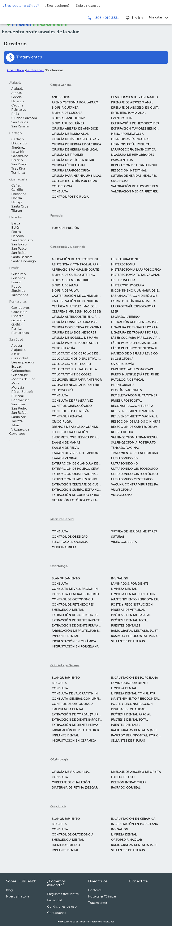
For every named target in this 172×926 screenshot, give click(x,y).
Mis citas (156, 17)
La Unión (18, 152)
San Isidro (19, 244)
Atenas (16, 93)
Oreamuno (19, 156)
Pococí (17, 286)
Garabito (18, 320)
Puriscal (17, 396)
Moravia (17, 387)
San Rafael (19, 253)
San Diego (19, 164)
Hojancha (18, 194)
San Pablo (19, 248)
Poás (15, 114)
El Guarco (19, 143)
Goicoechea (21, 371)
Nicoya (16, 202)
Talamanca (19, 295)
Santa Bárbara (22, 257)
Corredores (20, 308)
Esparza (17, 316)
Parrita (16, 329)
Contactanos (56, 912)
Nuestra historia (17, 896)
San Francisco (22, 240)
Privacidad (54, 900)
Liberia (16, 198)
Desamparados (23, 362)
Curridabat (19, 358)
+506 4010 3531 (106, 18)
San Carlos (19, 122)
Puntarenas (20, 333)
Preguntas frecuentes (63, 894)
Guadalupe (19, 375)
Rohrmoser (20, 400)
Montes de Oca (23, 379)
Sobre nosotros (88, 6)
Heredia (17, 236)
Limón (16, 282)
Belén (15, 228)
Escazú (16, 366)
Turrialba (18, 173)
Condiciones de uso (62, 906)
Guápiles (18, 278)
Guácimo (18, 274)
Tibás (15, 425)
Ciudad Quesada (24, 118)
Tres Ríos (18, 168)
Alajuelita (18, 350)
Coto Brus (19, 312)
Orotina (17, 105)
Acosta (16, 346)
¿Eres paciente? (57, 6)
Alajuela (17, 89)
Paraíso (17, 160)
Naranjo (17, 101)
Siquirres (18, 291)
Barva (15, 223)
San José (18, 404)
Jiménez (18, 147)
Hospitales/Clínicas (102, 896)
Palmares (18, 110)
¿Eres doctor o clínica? (21, 6)
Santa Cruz (19, 206)
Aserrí (16, 354)
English (137, 17)
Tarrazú (17, 421)
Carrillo (17, 190)
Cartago (17, 139)
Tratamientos (98, 902)
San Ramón (20, 126)
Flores (16, 232)
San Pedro (19, 408)
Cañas (16, 185)
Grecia (16, 97)
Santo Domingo (23, 261)
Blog (9, 890)
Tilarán (16, 211)
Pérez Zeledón (22, 392)
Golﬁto (16, 324)
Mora (15, 383)
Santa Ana (19, 417)
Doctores (95, 890)
